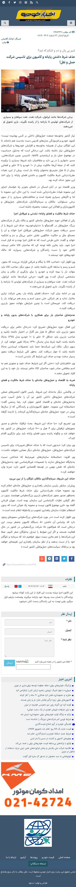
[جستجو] (37, 3)
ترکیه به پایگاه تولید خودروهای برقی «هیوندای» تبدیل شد (45, 714)
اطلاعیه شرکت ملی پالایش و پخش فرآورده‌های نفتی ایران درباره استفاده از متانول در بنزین (40, 749)
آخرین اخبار (65, 679)
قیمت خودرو (48, 858)
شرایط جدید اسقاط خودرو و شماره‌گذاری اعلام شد (49, 733)
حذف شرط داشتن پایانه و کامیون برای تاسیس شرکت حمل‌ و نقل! (40, 59)
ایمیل (68, 630)
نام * (68, 621)
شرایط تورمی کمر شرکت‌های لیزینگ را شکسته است (48, 719)
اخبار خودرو (38, 13)
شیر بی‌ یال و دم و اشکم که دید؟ (56, 50)
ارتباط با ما (11, 858)
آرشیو (23, 858)
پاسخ (7, 586)
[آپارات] (26, 3)
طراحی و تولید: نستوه (38, 883)
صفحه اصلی (64, 858)
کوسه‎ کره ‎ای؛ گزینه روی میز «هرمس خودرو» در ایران (47, 705)
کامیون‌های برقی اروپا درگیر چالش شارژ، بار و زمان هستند (46, 700)
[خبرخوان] (31, 3)
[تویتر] (15, 3)
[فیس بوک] (9, 3)
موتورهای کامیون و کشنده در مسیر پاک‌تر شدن (50, 738)
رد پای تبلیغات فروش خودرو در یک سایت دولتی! (49, 709)
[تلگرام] (4, 3)
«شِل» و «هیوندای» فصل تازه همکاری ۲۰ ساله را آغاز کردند (45, 695)
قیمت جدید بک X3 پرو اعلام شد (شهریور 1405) (49, 729)
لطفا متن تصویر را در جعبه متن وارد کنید (53, 661)
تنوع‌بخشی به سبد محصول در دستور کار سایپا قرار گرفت (47, 756)
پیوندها (33, 858)
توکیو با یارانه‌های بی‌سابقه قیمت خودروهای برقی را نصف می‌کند (43, 743)
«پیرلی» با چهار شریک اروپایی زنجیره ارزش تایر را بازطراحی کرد (43, 690)
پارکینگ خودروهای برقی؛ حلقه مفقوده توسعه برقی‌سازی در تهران (42, 685)
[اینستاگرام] (20, 3)
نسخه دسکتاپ (38, 864)
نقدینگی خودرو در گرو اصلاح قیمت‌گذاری (53, 724)
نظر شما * (66, 640)
